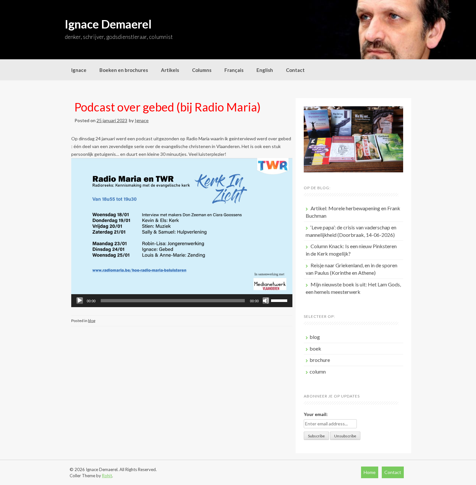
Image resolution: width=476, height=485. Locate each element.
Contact (295, 70)
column (318, 371)
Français (234, 70)
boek (315, 348)
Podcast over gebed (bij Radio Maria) (167, 107)
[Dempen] (266, 300)
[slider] (280, 300)
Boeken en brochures (123, 70)
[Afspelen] (79, 300)
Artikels (170, 70)
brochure (320, 360)
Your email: (316, 414)
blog (91, 320)
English (264, 70)
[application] (181, 300)
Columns (201, 70)
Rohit (107, 475)
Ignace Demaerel (108, 24)
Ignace (78, 70)
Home (370, 472)
